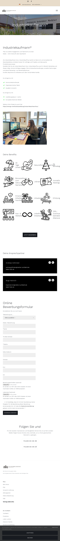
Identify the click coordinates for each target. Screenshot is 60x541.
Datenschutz (55, 527)
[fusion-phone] (53, 262)
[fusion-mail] (49, 262)
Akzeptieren (30, 532)
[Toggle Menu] (56, 10)
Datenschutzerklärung (27, 406)
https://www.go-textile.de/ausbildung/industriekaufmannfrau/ (20, 106)
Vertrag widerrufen (8, 501)
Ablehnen (30, 537)
